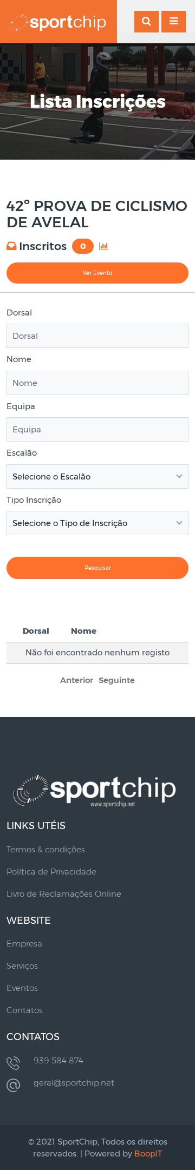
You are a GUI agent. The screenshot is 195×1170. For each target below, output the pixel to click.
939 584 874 (58, 1060)
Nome (18, 359)
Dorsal (19, 312)
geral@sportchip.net (74, 1082)
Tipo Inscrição (33, 500)
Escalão (21, 453)
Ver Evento (97, 273)
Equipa (20, 406)
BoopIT (148, 1153)
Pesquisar (97, 567)
